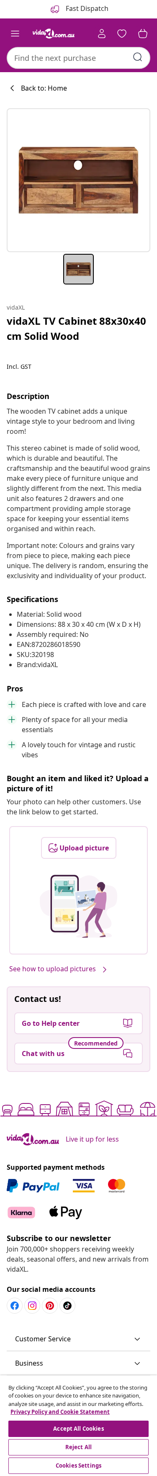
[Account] (102, 33)
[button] (78, 1339)
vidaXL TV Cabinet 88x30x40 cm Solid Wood (76, 328)
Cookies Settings (78, 1465)
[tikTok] (67, 1305)
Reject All (78, 1447)
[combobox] (78, 58)
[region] (78, 1425)
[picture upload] (78, 906)
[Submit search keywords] (137, 57)
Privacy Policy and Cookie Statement (60, 1412)
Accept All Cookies (78, 1428)
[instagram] (32, 1305)
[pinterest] (50, 1305)
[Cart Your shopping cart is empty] (143, 33)
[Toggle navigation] (15, 33)
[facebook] (14, 1305)
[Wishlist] (122, 33)
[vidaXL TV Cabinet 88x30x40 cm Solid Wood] (78, 180)
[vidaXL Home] (54, 33)
